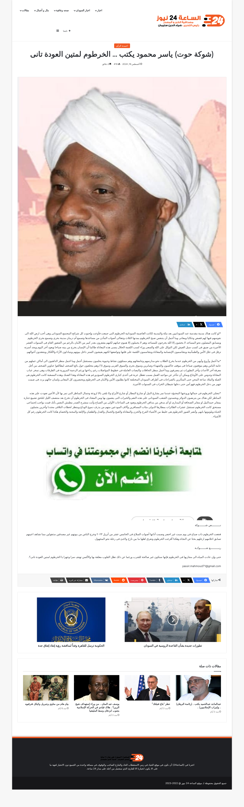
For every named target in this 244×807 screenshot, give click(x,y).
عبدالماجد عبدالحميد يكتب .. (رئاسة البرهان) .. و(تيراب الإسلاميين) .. (198, 705)
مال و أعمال (42, 10)
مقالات (25, 10)
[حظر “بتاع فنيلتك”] (147, 688)
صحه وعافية (62, 10)
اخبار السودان (83, 10)
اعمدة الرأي (122, 45)
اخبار (99, 10)
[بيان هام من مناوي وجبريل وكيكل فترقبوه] (46, 688)
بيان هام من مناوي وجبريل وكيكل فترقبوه (47, 704)
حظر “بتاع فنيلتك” (161, 704)
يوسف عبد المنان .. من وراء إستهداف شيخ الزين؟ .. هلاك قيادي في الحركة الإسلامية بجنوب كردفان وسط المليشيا (97, 707)
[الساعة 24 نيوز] (189, 20)
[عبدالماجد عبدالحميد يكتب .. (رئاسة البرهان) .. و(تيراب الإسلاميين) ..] (198, 688)
